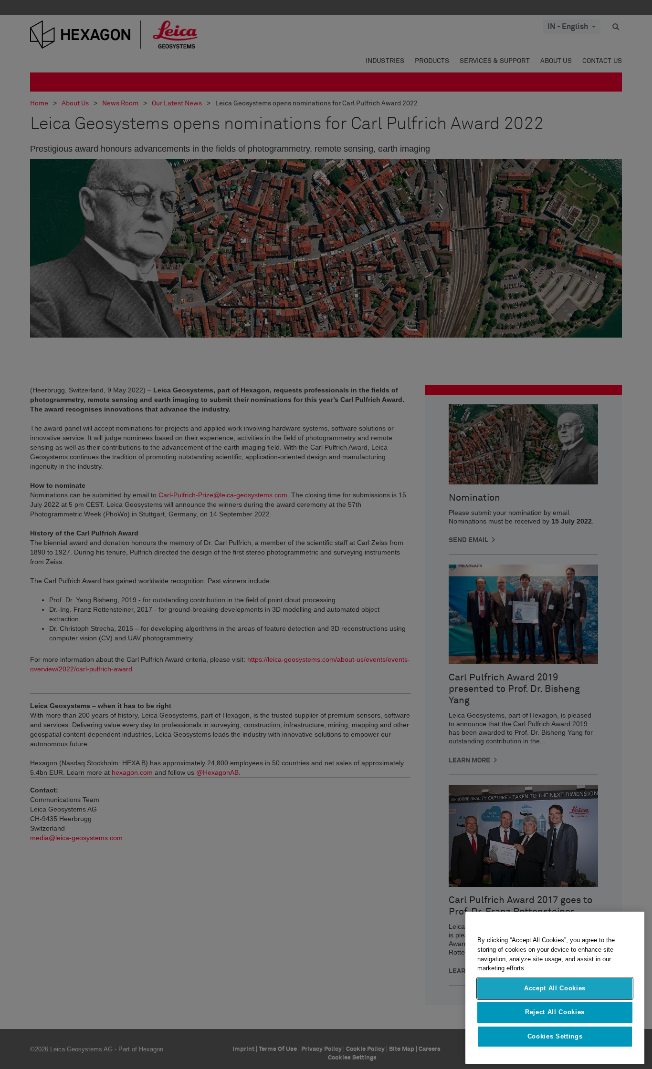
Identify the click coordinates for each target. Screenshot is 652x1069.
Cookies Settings (555, 1036)
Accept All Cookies (555, 988)
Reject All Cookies (555, 1012)
